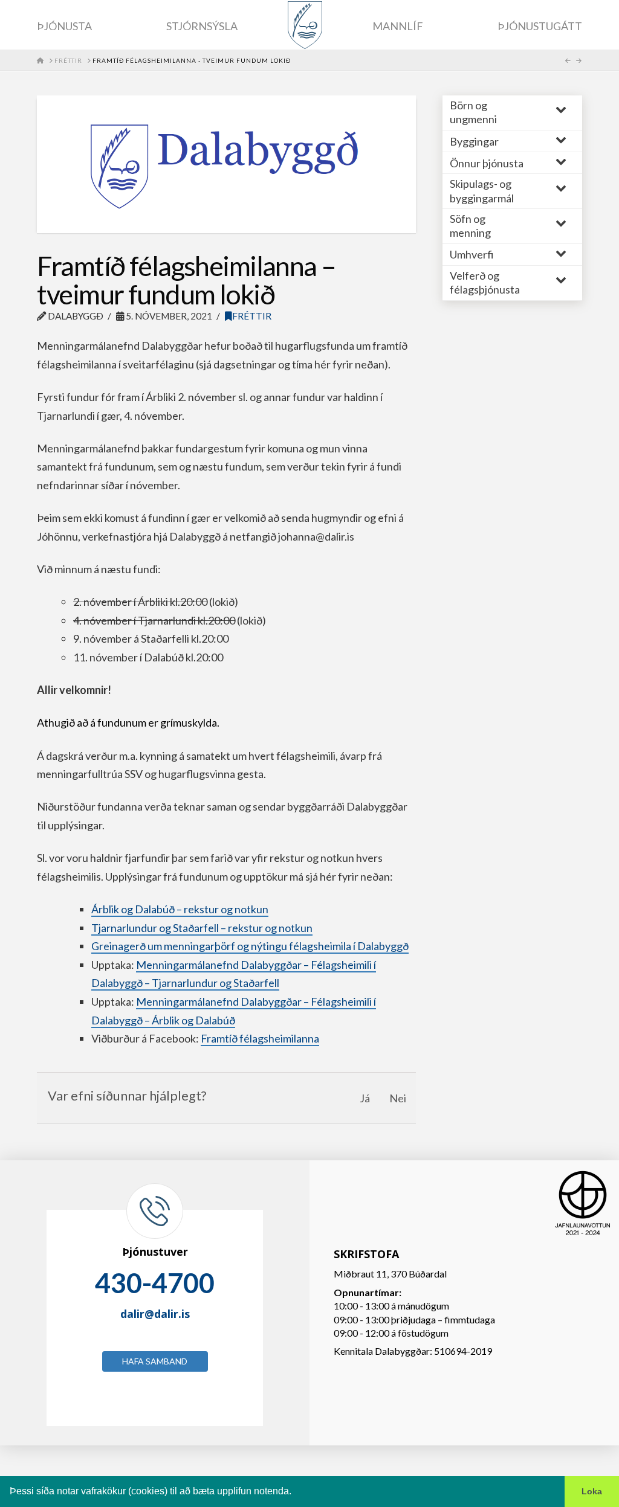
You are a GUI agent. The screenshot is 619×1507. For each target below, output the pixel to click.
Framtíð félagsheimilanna (260, 1038)
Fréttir (251, 315)
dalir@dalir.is (155, 1313)
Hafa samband (154, 1361)
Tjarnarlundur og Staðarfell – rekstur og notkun (202, 927)
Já (365, 1098)
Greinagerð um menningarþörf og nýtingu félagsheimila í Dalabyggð (250, 946)
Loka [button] (592, 1491)
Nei (397, 1098)
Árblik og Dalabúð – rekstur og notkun (179, 909)
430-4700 (155, 1283)
